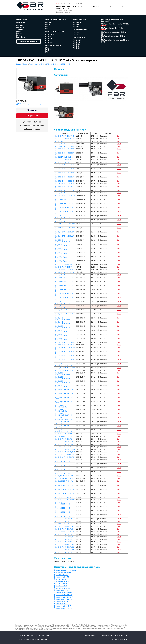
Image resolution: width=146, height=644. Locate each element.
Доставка (124, 6)
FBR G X (47, 26)
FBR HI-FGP (76, 42)
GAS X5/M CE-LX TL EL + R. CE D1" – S (62, 410)
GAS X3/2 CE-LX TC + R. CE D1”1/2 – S (62, 245)
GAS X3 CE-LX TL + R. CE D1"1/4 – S (62, 464)
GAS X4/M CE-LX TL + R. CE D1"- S (65, 314)
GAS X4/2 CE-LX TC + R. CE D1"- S (64, 294)
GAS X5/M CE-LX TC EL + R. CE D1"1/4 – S (63, 414)
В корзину (33, 110)
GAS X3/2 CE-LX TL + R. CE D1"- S (64, 212)
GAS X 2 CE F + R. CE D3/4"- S (64, 270)
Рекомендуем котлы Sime (28, 41)
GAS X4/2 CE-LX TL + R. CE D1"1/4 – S (62, 306)
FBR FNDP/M (77, 22)
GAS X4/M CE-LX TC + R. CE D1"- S (65, 310)
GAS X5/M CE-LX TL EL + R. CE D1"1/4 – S (63, 418)
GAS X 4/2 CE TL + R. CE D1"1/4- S (65, 356)
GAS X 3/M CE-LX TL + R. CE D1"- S (65, 228)
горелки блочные (79, 37)
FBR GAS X (48, 40)
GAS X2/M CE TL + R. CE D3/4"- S (65, 146)
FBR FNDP (76, 24)
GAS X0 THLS (59, 141)
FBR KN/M (76, 32)
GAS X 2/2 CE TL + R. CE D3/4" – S (65, 169)
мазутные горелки (79, 19)
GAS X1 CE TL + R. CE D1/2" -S (64, 162)
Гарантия (19, 33)
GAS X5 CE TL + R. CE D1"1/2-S (64, 552)
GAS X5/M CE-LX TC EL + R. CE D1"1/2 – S (63, 430)
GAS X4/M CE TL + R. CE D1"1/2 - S (65, 290)
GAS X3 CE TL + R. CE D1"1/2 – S (65, 452)
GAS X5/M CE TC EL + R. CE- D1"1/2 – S (63, 422)
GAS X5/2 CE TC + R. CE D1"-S (64, 476)
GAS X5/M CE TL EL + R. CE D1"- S (64, 394)
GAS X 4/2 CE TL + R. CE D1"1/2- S (65, 360)
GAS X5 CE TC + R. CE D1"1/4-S (64, 544)
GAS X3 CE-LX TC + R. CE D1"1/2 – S (62, 468)
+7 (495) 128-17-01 (63, 8)
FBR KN (75, 34)
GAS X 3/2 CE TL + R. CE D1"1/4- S (65, 177)
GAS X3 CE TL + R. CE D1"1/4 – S (65, 444)
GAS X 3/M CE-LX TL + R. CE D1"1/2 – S (62, 261)
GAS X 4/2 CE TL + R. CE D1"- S (64, 345)
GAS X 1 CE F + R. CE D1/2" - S (64, 157)
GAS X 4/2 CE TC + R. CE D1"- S (64, 342)
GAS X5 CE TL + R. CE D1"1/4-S (64, 547)
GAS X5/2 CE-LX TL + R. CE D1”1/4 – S (62, 377)
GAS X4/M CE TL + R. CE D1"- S (64, 275)
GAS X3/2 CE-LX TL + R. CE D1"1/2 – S (62, 253)
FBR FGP (47, 24)
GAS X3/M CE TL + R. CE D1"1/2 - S (65, 236)
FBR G (46, 28)
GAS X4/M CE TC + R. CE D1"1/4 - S (65, 282)
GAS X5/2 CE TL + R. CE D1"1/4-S (65, 486)
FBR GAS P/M (49, 42)
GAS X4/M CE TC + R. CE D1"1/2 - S (65, 278)
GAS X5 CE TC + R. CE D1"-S (63, 539)
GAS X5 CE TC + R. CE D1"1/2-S (64, 550)
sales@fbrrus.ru (64, 12)
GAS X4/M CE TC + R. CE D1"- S (64, 272)
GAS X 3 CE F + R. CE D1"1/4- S (64, 447)
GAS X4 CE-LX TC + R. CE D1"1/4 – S (62, 503)
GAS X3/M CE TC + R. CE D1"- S (64, 190)
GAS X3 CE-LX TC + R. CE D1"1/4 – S (62, 460)
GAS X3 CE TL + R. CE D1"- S (63, 434)
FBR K (46, 52)
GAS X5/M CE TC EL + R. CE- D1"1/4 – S (63, 398)
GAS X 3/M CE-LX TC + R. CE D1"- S (65, 224)
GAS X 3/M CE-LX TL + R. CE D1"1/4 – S (62, 249)
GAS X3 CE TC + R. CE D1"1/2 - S (65, 449)
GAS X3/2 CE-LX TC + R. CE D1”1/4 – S (62, 216)
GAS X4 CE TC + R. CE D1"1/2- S (64, 534)
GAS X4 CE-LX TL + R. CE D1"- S (64, 500)
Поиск (18, 35)
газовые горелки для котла (54, 31)
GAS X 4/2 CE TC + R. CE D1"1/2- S (65, 352)
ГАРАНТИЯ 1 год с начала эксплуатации (32, 104)
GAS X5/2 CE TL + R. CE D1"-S (64, 478)
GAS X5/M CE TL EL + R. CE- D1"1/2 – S (63, 426)
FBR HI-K (76, 46)
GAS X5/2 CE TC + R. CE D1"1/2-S (65, 490)
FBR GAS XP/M (49, 34)
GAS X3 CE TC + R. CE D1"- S (63, 439)
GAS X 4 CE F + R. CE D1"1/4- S (64, 532)
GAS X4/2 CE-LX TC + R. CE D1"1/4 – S (62, 302)
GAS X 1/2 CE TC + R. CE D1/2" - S (64, 149)
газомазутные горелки (80, 29)
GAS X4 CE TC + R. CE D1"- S (63, 519)
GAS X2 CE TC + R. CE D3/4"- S (64, 264)
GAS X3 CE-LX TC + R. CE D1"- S (64, 454)
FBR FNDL (76, 26)
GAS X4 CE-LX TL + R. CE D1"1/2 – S (62, 515)
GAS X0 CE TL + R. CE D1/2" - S (64, 139)
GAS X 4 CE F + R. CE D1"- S (63, 524)
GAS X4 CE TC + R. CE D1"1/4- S (64, 526)
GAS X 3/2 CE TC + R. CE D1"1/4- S (65, 173)
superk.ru (124, 639)
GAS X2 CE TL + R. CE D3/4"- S (64, 267)
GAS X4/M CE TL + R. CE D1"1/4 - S (65, 286)
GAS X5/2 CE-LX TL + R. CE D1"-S (65, 370)
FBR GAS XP (48, 38)
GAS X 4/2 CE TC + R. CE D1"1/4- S (65, 348)
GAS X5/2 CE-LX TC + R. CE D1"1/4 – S (62, 373)
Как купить (94, 6)
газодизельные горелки (53, 45)
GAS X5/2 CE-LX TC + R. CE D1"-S (65, 368)
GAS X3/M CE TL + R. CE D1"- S (64, 193)
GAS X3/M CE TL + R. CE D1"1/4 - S (65, 204)
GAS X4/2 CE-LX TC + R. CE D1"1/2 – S (62, 326)
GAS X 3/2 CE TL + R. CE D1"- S (64, 184)
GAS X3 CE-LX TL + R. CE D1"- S (64, 457)
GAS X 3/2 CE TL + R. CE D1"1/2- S (65, 196)
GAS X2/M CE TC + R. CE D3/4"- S (65, 144)
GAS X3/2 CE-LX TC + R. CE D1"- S (64, 208)
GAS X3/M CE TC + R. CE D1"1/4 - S (65, 200)
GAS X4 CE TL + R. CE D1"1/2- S (64, 537)
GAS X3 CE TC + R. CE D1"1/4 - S (65, 442)
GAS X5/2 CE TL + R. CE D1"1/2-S (65, 494)
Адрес (109, 6)
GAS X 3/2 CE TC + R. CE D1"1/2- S (65, 187)
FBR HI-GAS (76, 44)
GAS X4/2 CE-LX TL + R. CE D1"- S (64, 298)
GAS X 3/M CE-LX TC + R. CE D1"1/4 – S (62, 240)
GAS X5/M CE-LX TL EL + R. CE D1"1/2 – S (63, 364)
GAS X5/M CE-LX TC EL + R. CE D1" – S (62, 406)
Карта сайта (20, 37)
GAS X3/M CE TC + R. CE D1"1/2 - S (65, 232)
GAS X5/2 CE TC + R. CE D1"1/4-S (65, 481)
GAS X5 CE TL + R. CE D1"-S (63, 542)
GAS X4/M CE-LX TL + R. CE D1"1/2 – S (62, 339)
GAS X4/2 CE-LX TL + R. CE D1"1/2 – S (62, 331)
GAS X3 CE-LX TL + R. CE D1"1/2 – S (62, 472)
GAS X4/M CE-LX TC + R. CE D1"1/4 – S (62, 318)
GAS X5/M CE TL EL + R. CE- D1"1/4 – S (63, 402)
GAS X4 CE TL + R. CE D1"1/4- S (64, 529)
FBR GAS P (48, 36)
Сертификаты (23, 19)
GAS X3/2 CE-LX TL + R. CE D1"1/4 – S (62, 220)
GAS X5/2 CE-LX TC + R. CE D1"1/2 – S (62, 381)
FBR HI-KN (76, 48)
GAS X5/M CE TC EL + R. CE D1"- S (64, 390)
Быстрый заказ (32, 116)
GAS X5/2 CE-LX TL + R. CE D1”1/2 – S (62, 386)
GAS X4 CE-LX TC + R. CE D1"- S (64, 497)
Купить (119, 136)
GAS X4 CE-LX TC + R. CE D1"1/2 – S (62, 511)
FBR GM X (48, 50)
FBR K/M (47, 48)
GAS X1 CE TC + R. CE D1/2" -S (64, 160)
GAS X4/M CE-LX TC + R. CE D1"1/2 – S (62, 335)
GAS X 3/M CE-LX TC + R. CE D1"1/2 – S (62, 257)
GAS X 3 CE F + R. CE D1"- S (63, 436)
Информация (20, 22)
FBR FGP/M (48, 22)
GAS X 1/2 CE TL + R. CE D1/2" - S (64, 153)
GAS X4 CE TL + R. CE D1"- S (63, 521)
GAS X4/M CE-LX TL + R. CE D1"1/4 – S (62, 322)
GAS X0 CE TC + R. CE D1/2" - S (64, 136)
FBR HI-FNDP (77, 40)
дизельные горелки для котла (55, 19)
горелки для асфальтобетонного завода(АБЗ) (112, 20)
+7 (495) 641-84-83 (63, 6)
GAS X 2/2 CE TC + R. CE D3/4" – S (65, 165)
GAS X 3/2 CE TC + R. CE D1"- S (64, 181)
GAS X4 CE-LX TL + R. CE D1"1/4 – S (62, 507)
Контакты (77, 6)
